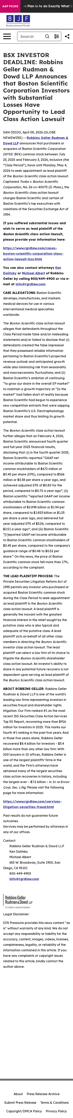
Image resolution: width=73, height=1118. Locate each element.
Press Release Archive (43, 1094)
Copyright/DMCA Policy (24, 1111)
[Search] (47, 36)
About (18, 1094)
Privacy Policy (56, 1111)
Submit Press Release (20, 1102)
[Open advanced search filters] (56, 36)
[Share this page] (67, 36)
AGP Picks (10, 6)
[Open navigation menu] (7, 36)
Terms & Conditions (54, 1102)
